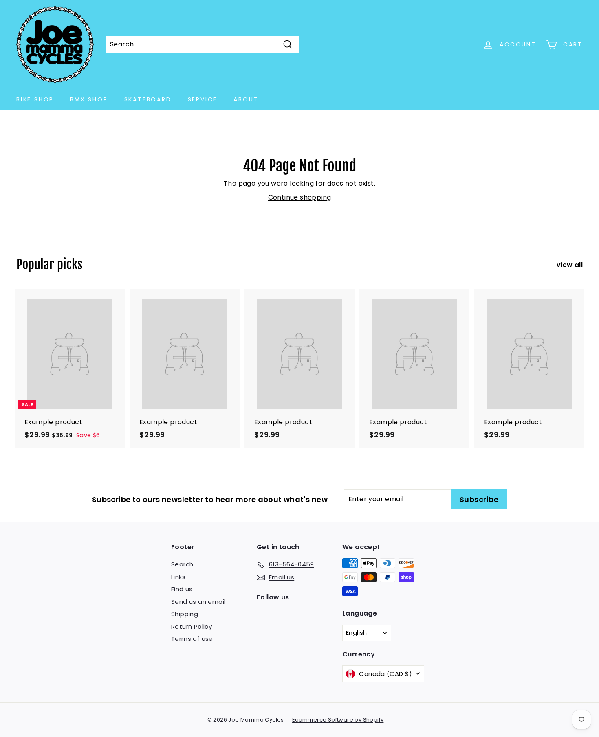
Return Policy (191, 626)
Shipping (184, 614)
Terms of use (192, 638)
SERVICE (203, 99)
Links (178, 576)
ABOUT (245, 99)
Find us (182, 589)
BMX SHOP (89, 99)
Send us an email (198, 601)
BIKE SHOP (35, 99)
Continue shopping (299, 197)
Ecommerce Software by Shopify (338, 720)
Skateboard (148, 99)
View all (569, 265)
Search (182, 564)
